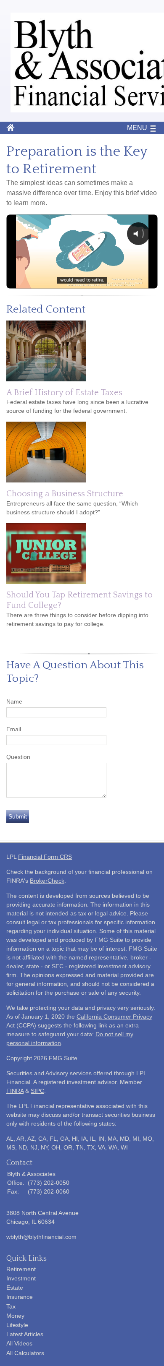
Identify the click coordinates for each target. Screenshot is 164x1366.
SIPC (37, 1090)
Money (15, 1315)
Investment (21, 1278)
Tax (11, 1306)
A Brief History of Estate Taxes (64, 392)
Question (18, 756)
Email (13, 729)
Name (14, 701)
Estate (14, 1287)
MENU (137, 127)
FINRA (15, 1090)
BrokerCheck (47, 880)
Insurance (19, 1296)
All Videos (19, 1343)
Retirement (21, 1269)
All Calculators (25, 1353)
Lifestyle (17, 1325)
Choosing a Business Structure (64, 493)
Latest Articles (24, 1334)
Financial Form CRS (45, 856)
